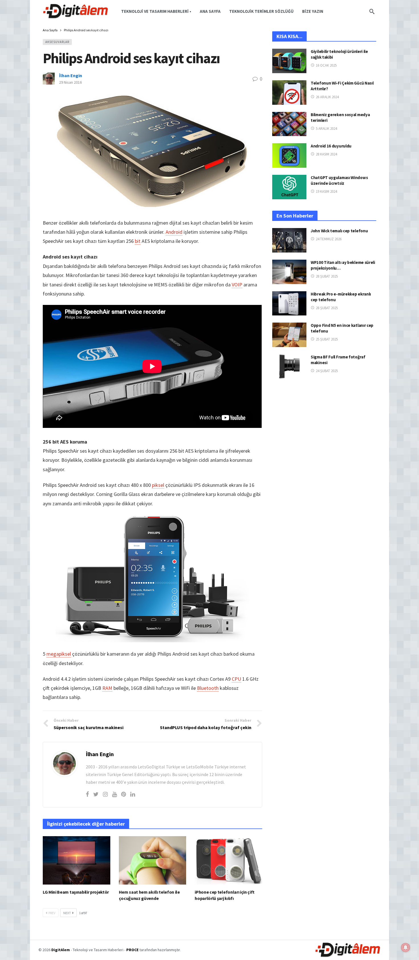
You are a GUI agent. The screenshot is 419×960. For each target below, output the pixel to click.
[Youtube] (114, 794)
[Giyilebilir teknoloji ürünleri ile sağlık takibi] (289, 61)
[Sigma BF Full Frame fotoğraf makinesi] (289, 366)
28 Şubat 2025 (327, 276)
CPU (236, 679)
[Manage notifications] (405, 947)
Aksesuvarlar (57, 42)
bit (138, 241)
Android (174, 232)
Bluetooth (208, 688)
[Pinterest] (123, 794)
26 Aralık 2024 (327, 97)
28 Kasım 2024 (326, 154)
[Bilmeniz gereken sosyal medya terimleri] (289, 124)
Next (67, 913)
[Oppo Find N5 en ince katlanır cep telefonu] (289, 335)
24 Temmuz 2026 (328, 239)
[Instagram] (105, 794)
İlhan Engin (70, 75)
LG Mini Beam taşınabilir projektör (76, 892)
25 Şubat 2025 (327, 339)
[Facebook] (87, 794)
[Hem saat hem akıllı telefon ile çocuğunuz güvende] (152, 860)
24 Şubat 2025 (327, 370)
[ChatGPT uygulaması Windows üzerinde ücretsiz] (289, 187)
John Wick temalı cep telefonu (339, 230)
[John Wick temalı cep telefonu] (289, 240)
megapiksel (58, 654)
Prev (51, 913)
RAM (107, 688)
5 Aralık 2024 (326, 128)
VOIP (237, 284)
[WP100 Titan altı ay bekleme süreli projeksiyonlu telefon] (289, 272)
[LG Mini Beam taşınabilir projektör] (76, 860)
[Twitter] (96, 794)
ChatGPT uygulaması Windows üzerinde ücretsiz (339, 180)
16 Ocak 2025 (326, 65)
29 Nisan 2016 (70, 82)
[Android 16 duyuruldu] (289, 155)
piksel (158, 485)
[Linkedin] (132, 794)
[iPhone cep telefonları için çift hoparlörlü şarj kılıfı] (228, 860)
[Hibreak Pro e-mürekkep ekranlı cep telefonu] (289, 303)
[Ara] (372, 11)
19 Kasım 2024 (326, 191)
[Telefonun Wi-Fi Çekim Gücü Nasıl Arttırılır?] (289, 92)
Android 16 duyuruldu (331, 146)
